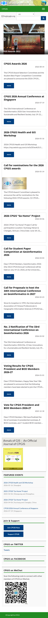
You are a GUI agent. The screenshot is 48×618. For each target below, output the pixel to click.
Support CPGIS (13, 534)
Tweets (7, 550)
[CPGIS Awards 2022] (24, 39)
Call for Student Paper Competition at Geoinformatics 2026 (23, 252)
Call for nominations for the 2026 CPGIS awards (24, 167)
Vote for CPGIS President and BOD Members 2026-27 (21, 406)
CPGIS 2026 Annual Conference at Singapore (24, 98)
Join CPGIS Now (13, 528)
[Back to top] (42, 612)
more (9, 86)
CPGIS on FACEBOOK (15, 559)
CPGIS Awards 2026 (15, 63)
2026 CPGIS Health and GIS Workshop (20, 134)
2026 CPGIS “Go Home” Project (22, 215)
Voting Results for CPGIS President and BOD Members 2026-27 (21, 369)
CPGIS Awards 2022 (11, 51)
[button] (4, 39)
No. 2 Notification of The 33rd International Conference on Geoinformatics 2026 (22, 330)
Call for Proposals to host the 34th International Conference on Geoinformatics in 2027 (22, 291)
